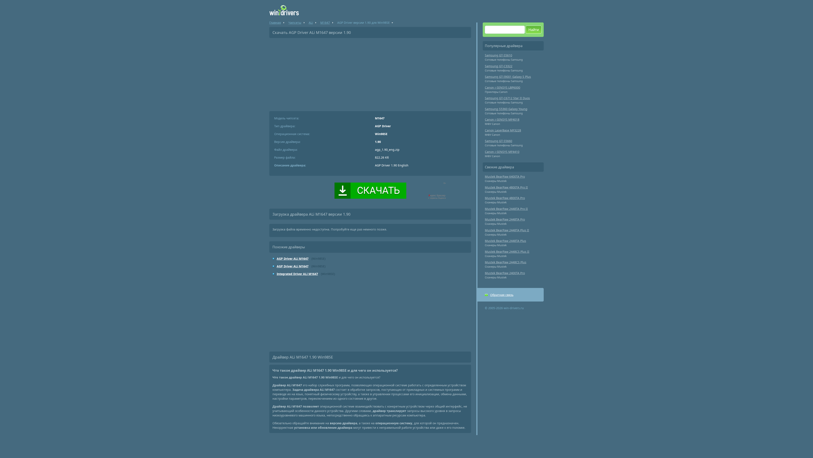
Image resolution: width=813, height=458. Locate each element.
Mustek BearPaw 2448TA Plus (505, 241)
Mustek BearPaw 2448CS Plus (505, 262)
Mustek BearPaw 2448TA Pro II (506, 209)
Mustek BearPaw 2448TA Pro (505, 219)
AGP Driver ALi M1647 (292, 259)
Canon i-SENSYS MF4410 (502, 152)
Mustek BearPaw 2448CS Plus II (507, 252)
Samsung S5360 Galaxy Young (506, 109)
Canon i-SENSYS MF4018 (502, 119)
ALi (311, 23)
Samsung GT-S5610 (498, 55)
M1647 (325, 23)
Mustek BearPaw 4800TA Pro (505, 198)
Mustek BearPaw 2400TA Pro (505, 273)
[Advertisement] (370, 73)
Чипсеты (294, 23)
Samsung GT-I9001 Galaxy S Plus (508, 77)
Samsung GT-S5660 (498, 141)
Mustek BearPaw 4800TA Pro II (506, 187)
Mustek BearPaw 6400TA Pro (505, 177)
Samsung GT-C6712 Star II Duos (507, 98)
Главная (275, 23)
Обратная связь (501, 295)
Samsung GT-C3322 (498, 66)
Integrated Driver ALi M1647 (297, 274)
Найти (533, 29)
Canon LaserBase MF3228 (503, 130)
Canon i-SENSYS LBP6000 (502, 87)
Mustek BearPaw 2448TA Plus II (507, 230)
